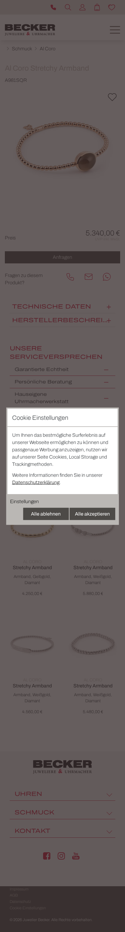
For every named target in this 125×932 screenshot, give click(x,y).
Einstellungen (24, 501)
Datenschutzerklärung (35, 482)
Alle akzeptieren (92, 513)
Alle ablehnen (46, 513)
